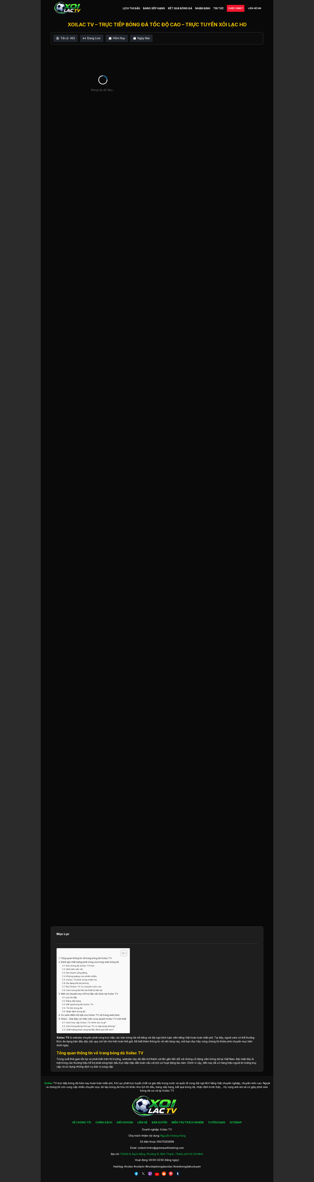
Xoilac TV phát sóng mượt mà (81, 979)
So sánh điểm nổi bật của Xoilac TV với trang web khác (90, 1015)
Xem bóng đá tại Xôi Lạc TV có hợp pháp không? (90, 1026)
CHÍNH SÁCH (103, 1122)
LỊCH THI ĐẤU (131, 8)
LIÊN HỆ (142, 1122)
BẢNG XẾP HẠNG (154, 8)
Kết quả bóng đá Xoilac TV (79, 1004)
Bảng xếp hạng (73, 1001)
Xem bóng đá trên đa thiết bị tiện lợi (84, 990)
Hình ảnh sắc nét (74, 969)
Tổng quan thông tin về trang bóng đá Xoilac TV (86, 958)
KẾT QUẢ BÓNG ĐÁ (180, 8)
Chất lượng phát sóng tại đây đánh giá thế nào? (90, 1029)
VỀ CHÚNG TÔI (81, 1122)
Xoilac (61, 1037)
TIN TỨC (218, 8)
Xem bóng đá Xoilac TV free (80, 965)
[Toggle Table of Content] (122, 953)
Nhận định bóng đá (75, 1011)
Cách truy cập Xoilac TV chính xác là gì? (86, 1022)
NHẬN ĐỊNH (202, 8)
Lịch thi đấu (71, 997)
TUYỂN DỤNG (216, 1122)
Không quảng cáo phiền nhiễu (81, 976)
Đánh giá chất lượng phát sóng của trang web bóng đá (90, 962)
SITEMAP (236, 1122)
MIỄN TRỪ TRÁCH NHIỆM (188, 1122)
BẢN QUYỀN (159, 1122)
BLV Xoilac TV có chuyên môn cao (84, 986)
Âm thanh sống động (76, 973)
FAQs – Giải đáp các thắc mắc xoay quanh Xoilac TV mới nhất (93, 1018)
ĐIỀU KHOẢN (125, 1122)
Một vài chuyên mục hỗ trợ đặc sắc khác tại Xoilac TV (89, 993)
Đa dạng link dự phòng (77, 983)
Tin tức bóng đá (74, 1008)
